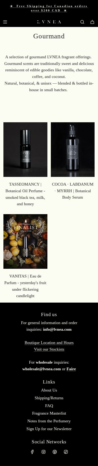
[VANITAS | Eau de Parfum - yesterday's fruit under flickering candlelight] (25, 241)
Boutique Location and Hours (49, 342)
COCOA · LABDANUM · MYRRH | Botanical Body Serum (72, 191)
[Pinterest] (55, 452)
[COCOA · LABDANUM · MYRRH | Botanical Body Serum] (73, 149)
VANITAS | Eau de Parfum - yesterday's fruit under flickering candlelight (25, 286)
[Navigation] (5, 22)
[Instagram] (44, 452)
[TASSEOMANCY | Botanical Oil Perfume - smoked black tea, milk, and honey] (25, 149)
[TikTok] (66, 452)
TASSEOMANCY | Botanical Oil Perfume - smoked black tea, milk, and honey (25, 194)
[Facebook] (32, 452)
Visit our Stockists (49, 349)
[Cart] (92, 22)
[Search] (82, 22)
